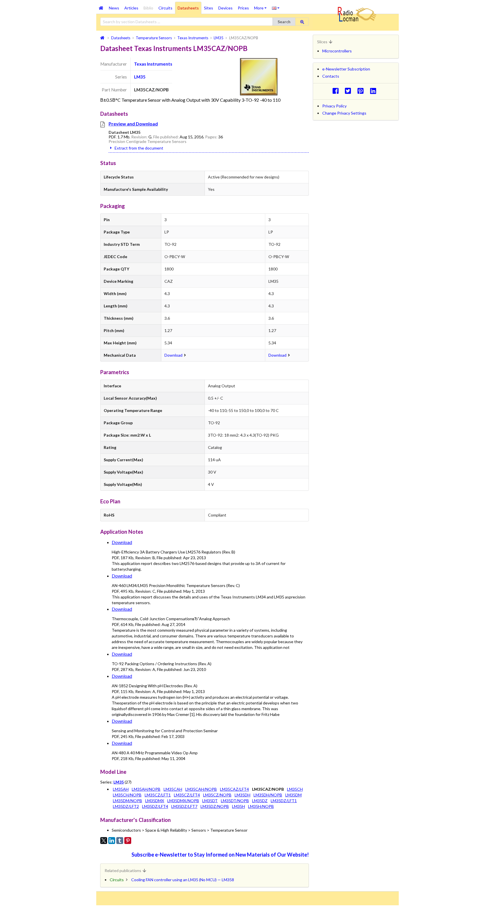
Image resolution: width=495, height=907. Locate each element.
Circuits (165, 7)
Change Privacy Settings (344, 113)
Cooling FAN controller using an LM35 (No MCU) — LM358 (182, 879)
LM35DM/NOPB (127, 800)
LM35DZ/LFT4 (155, 806)
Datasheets (188, 7)
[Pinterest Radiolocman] (362, 91)
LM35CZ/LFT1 (158, 794)
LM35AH (121, 789)
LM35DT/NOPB (235, 800)
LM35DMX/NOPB (183, 800)
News (114, 7)
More (261, 6)
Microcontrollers (337, 50)
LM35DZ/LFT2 (126, 806)
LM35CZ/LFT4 (187, 794)
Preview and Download (133, 123)
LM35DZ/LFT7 (184, 806)
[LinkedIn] (111, 840)
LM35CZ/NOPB (217, 794)
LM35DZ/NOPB (215, 806)
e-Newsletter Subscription (346, 68)
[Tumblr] (119, 840)
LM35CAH (173, 789)
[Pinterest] (127, 840)
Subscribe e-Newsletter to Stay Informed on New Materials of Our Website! (220, 854)
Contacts (330, 76)
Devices (225, 7)
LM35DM (293, 794)
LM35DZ (260, 800)
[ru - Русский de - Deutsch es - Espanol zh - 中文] (275, 8)
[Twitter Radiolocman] (349, 91)
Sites (208, 7)
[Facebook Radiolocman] (337, 91)
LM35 (140, 76)
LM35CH (295, 789)
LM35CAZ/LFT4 (234, 789)
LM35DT (210, 800)
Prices (243, 7)
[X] (103, 840)
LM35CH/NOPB (127, 794)
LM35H (238, 806)
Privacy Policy (334, 105)
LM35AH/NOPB (146, 789)
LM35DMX (154, 800)
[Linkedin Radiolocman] (374, 91)
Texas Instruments (153, 63)
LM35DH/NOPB (268, 794)
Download (173, 355)
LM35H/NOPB (261, 806)
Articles (131, 7)
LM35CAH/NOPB (201, 789)
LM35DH (242, 794)
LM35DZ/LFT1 (284, 800)
